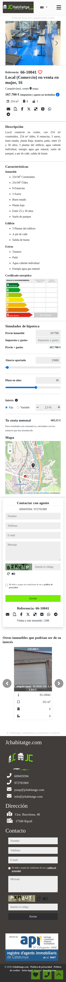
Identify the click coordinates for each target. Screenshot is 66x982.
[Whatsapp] (49, 109)
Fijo (11, 407)
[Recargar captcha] (8, 573)
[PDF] (16, 109)
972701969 (40, 509)
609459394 (25, 509)
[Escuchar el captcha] (13, 573)
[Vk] (43, 109)
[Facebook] (22, 109)
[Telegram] (8, 114)
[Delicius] (36, 109)
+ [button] (10, 445)
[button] (7, 683)
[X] (29, 109)
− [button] (10, 451)
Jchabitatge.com (20, 967)
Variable (25, 407)
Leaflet (29, 492)
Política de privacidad (41, 967)
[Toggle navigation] (58, 7)
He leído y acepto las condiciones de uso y (31, 586)
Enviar (33, 598)
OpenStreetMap (42, 492)
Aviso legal (27, 970)
